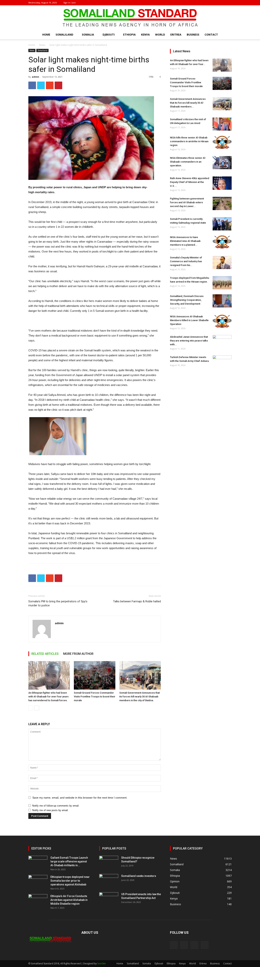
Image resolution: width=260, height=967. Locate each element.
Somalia (88, 34)
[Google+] (216, 2)
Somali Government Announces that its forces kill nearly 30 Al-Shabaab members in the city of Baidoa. (139, 696)
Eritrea (175, 34)
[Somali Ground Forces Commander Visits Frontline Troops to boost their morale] (94, 675)
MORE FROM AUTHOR (78, 654)
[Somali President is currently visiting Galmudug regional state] (222, 223)
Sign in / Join (69, 2)
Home (46, 34)
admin (35, 76)
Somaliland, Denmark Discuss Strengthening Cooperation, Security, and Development (186, 300)
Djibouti (109, 34)
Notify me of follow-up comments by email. (55, 805)
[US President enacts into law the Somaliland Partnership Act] (108, 899)
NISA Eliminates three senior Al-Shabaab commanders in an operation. (188, 161)
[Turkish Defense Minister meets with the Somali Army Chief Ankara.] (222, 362)
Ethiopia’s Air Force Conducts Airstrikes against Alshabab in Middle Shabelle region (69, 900)
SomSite (101, 963)
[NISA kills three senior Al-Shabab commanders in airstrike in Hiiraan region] (222, 142)
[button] (227, 35)
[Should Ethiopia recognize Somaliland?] (108, 862)
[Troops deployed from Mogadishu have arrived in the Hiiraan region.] (222, 282)
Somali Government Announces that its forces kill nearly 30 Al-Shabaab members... (188, 103)
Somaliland (64, 34)
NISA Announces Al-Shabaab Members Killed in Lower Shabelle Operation (189, 320)
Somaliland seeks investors (138, 875)
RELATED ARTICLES (45, 654)
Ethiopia (129, 34)
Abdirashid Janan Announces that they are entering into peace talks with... (189, 340)
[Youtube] (229, 2)
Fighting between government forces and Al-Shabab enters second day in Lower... (187, 202)
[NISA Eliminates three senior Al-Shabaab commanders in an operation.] (222, 162)
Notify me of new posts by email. (50, 810)
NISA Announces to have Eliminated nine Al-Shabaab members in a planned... (185, 241)
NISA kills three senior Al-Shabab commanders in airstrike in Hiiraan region (189, 141)
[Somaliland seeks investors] (108, 880)
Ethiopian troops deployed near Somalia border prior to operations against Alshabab (70, 880)
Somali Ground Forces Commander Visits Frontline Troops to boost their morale (94, 696)
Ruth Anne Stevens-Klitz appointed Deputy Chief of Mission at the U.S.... (189, 182)
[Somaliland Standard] (130, 17)
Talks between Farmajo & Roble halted (137, 601)
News (42, 45)
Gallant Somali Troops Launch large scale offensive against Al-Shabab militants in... (69, 861)
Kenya (145, 34)
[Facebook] (210, 2)
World (160, 34)
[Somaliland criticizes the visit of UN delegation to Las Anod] (222, 124)
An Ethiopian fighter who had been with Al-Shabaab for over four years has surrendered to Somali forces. (48, 696)
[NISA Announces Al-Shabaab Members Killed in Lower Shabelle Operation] (222, 321)
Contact (211, 34)
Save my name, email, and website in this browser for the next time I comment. (79, 797)
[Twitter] (222, 2)
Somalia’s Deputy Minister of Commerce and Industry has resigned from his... (186, 261)
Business (193, 34)
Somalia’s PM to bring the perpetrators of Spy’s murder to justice (57, 603)
